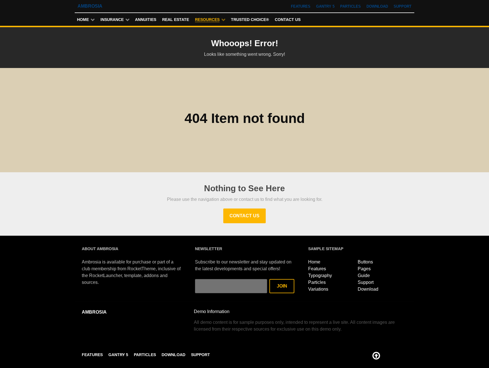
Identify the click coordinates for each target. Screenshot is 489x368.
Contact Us (244, 215)
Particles (350, 6)
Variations (318, 289)
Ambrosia (90, 6)
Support (402, 6)
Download (377, 6)
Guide (364, 275)
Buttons (365, 261)
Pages (364, 268)
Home (314, 261)
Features (300, 6)
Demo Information (212, 311)
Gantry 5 (325, 6)
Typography (320, 275)
